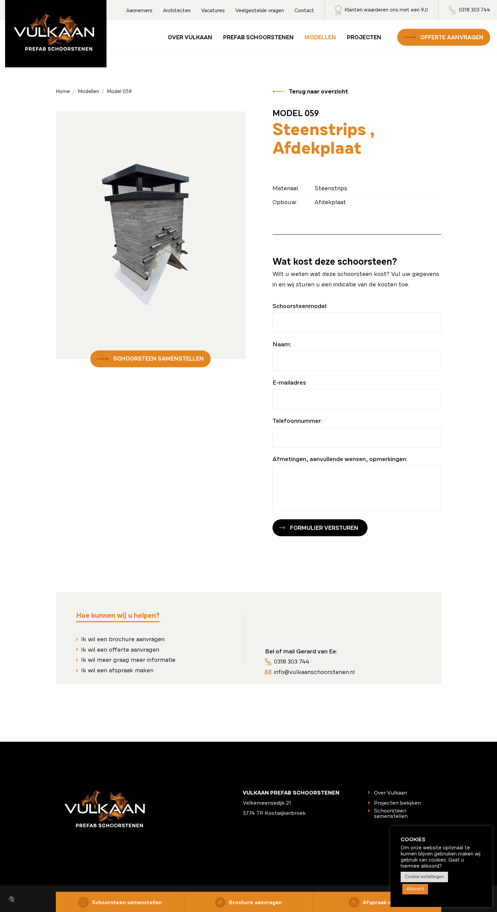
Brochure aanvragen (255, 902)
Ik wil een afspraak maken (117, 670)
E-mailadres (289, 382)
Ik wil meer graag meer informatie (128, 660)
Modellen (320, 37)
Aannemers (139, 10)
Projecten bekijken (397, 803)
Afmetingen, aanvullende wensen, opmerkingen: (340, 459)
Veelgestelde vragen (259, 10)
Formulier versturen (324, 528)
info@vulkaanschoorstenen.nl (314, 672)
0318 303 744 (474, 9)
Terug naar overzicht (318, 91)
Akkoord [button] (415, 889)
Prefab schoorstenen (258, 37)
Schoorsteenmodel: (300, 306)
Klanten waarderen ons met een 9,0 (386, 9)
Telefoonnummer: (297, 421)
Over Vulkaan (190, 37)
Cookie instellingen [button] (424, 877)
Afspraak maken (384, 902)
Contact (304, 10)
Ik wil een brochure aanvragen (123, 639)
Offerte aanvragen (451, 37)
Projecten (364, 37)
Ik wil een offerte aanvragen (120, 650)
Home (63, 91)
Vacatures (213, 10)
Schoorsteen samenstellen (158, 359)
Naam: (282, 344)
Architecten (177, 10)
